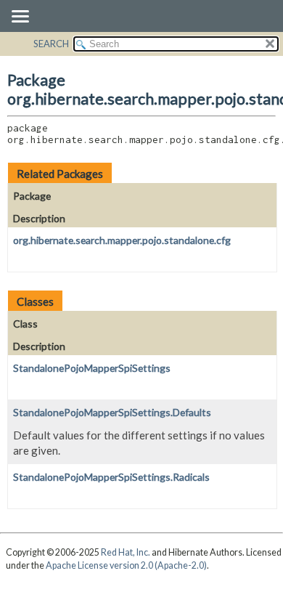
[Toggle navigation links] (19, 17)
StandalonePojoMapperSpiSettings (92, 368)
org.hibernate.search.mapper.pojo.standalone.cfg (122, 240)
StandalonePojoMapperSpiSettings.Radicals (111, 477)
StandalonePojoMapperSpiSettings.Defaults (112, 412)
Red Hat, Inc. (125, 552)
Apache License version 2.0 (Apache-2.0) (126, 565)
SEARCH (51, 43)
